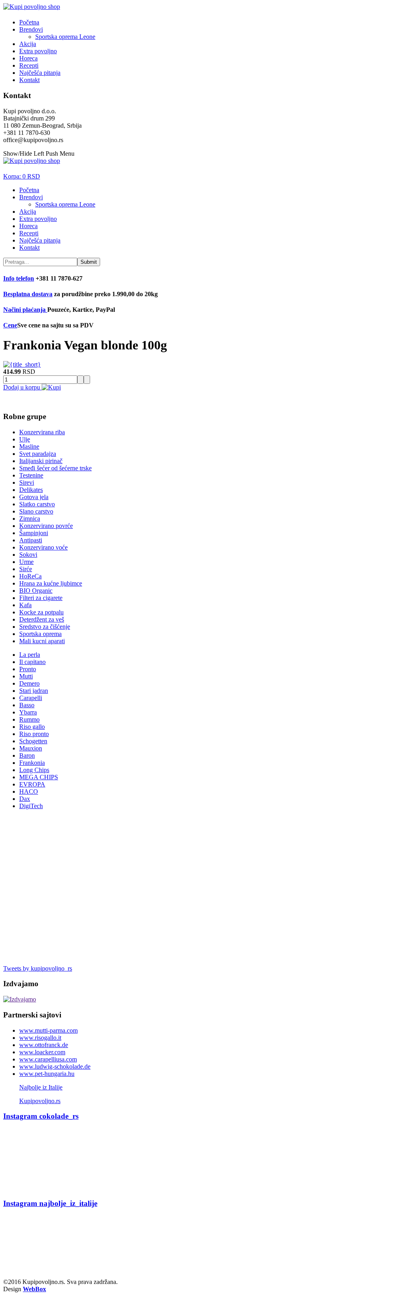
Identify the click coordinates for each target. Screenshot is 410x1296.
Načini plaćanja (25, 309)
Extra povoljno (38, 51)
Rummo (29, 719)
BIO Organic (35, 590)
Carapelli (30, 697)
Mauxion (30, 748)
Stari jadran (33, 690)
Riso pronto (34, 733)
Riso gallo (32, 726)
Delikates (31, 489)
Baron (27, 755)
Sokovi (28, 554)
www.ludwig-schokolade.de (54, 1066)
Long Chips (34, 769)
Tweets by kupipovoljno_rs (37, 968)
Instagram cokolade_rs (40, 1116)
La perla (29, 654)
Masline (29, 446)
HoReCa (30, 576)
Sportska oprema (40, 633)
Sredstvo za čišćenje (44, 626)
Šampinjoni (33, 533)
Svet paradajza (37, 453)
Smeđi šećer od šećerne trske (55, 468)
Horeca (28, 58)
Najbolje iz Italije (40, 1087)
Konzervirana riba (42, 432)
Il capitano (32, 661)
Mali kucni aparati (42, 641)
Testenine (31, 475)
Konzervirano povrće (46, 525)
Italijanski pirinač (40, 460)
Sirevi (26, 482)
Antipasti (30, 540)
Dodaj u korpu (22, 387)
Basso (26, 705)
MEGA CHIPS (38, 777)
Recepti (28, 65)
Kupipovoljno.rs (39, 1100)
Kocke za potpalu (41, 612)
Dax (24, 798)
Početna (29, 22)
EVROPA (32, 784)
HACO (28, 791)
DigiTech (31, 805)
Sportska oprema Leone (65, 36)
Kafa (25, 605)
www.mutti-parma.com (48, 1030)
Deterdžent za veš (41, 619)
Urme (26, 561)
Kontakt (29, 79)
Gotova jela (33, 497)
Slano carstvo (36, 511)
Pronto (27, 669)
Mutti (26, 676)
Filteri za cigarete (40, 597)
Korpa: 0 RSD (21, 176)
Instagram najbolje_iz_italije (50, 1203)
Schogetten (33, 741)
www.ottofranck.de (43, 1044)
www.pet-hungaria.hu (46, 1073)
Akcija (27, 43)
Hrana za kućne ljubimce (50, 583)
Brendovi (31, 29)
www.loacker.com (42, 1052)
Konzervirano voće (43, 547)
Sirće (25, 569)
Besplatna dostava (27, 294)
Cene (10, 325)
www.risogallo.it (40, 1037)
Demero (29, 683)
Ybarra (28, 712)
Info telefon (18, 278)
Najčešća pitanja (39, 72)
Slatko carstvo (37, 504)
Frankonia (32, 762)
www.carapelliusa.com (48, 1059)
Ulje (24, 439)
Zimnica (29, 518)
